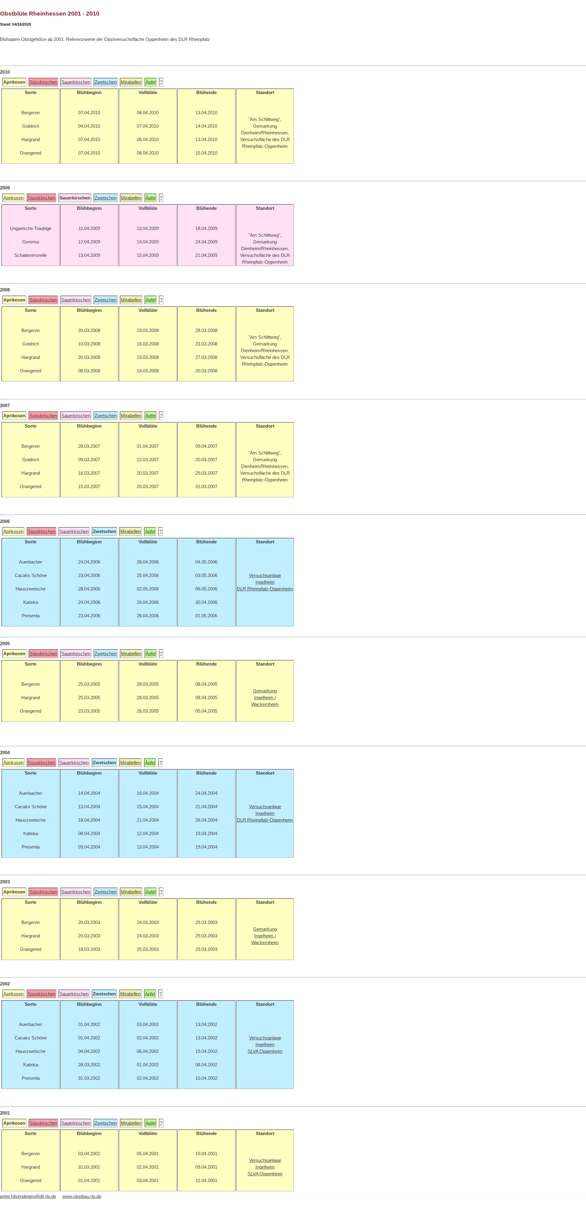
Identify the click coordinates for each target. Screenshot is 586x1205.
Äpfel (151, 82)
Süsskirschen (43, 82)
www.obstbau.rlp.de (81, 1196)
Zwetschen (106, 82)
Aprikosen (13, 197)
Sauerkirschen (75, 82)
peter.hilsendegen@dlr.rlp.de (28, 1196)
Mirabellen (131, 82)
